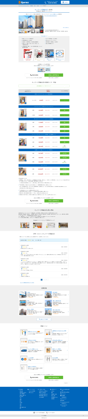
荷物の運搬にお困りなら (43, 395)
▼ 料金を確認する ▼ (44, 36)
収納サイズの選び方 (42, 392)
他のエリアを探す (44, 319)
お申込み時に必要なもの (43, 394)
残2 (64, 110)
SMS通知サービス (54, 397)
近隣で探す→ (64, 162)
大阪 (20, 404)
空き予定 (64, 153)
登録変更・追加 (54, 394)
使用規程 (52, 398)
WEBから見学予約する (53, 75)
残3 (64, 142)
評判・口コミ (31, 392)
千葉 (20, 397)
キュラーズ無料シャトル (54, 14)
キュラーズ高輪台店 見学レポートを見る (27, 282)
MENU (66, 2)
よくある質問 (41, 397)
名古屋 (21, 402)
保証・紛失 (53, 395)
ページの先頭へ (44, 415)
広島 (20, 405)
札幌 (20, 399)
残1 (64, 126)
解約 (52, 392)
